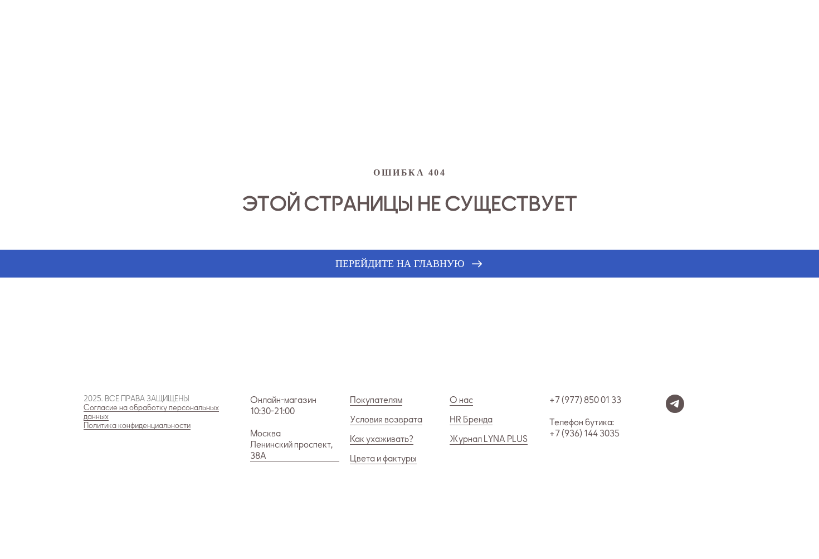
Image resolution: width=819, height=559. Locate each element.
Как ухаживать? (381, 439)
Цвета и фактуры (383, 459)
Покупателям (376, 400)
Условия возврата (386, 420)
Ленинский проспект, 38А (291, 450)
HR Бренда (471, 420)
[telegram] (675, 410)
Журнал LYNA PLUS (489, 439)
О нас (461, 400)
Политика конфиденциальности (137, 425)
